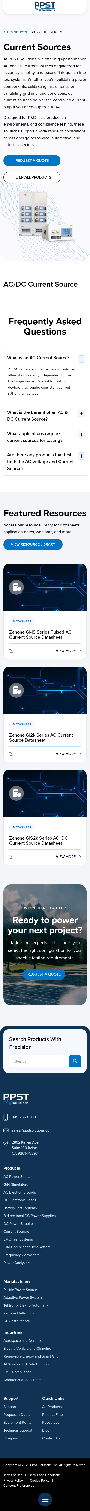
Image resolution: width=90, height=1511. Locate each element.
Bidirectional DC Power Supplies (29, 1215)
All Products (52, 1406)
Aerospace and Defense (22, 1340)
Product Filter (53, 1414)
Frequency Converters (21, 1254)
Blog (46, 1430)
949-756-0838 (24, 1116)
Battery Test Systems (20, 1207)
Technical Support (17, 1430)
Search (75, 1061)
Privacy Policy (13, 1480)
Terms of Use (12, 1475)
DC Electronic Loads (19, 1199)
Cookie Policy (39, 1480)
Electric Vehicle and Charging (27, 1348)
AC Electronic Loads (19, 1192)
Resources (50, 1422)
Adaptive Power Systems (23, 1297)
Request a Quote (32, 160)
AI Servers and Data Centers (26, 1364)
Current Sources (16, 1231)
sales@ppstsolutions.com (32, 1130)
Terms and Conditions (45, 1475)
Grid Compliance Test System (27, 1246)
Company (11, 1437)
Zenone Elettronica (18, 1313)
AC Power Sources (18, 1176)
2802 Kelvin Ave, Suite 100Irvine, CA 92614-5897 (25, 1148)
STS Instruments (16, 1320)
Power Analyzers (16, 1262)
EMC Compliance (17, 1371)
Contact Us (51, 1437)
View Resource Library (33, 544)
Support (9, 1406)
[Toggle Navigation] (45, 1499)
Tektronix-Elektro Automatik (25, 1305)
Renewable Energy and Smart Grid (31, 1356)
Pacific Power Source (20, 1289)
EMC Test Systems (18, 1239)
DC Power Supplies (18, 1223)
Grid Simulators (15, 1184)
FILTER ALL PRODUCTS (32, 177)
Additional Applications (22, 1379)
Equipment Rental (17, 1422)
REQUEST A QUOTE (44, 974)
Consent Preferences (18, 1485)
